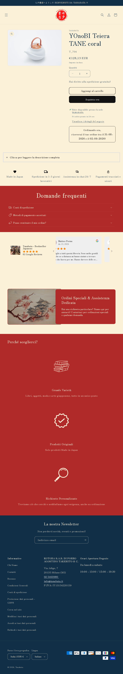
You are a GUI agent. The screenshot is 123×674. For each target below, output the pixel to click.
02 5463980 (51, 576)
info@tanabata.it (53, 581)
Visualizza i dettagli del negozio (88, 121)
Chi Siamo (13, 564)
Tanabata (19, 667)
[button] (6, 15)
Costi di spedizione (17, 592)
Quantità (73, 67)
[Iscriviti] (85, 539)
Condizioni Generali (18, 585)
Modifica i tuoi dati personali (22, 616)
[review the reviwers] (91, 241)
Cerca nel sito (15, 609)
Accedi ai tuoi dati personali (22, 622)
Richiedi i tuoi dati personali (22, 629)
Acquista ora (92, 99)
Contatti (12, 571)
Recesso (12, 578)
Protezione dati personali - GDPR (21, 600)
